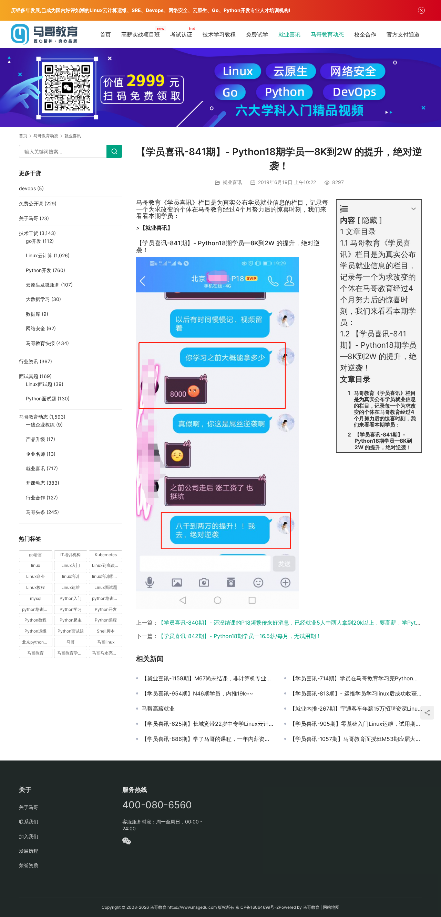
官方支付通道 (403, 34)
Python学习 (71, 609)
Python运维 (35, 631)
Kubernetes (106, 554)
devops (27, 188)
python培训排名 (37, 609)
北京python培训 (37, 642)
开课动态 (35, 483)
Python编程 (106, 620)
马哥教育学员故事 (72, 653)
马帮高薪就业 (158, 708)
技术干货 (28, 233)
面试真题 (28, 376)
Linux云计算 (39, 255)
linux (35, 565)
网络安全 (35, 328)
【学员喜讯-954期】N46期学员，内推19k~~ (197, 693)
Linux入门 (70, 565)
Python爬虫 (71, 620)
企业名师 (35, 454)
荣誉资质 (28, 865)
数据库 (33, 314)
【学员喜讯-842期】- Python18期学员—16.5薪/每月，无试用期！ (239, 636)
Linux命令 (35, 576)
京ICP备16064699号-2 (257, 907)
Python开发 (38, 270)
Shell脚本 (106, 631)
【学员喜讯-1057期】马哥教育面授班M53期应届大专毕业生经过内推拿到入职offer (356, 739)
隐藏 (369, 220)
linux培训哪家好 (107, 576)
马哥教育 (35, 653)
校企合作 (365, 34)
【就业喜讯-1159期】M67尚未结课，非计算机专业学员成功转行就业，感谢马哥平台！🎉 (208, 678)
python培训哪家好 (107, 598)
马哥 (70, 642)
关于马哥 (28, 218)
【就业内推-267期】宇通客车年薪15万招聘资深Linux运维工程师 (356, 708)
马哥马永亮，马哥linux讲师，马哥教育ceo (107, 653)
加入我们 (28, 836)
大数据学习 (38, 299)
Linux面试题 (39, 384)
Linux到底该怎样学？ (107, 565)
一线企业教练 (40, 425)
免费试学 (257, 34)
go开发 (33, 241)
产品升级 (35, 439)
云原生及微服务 (43, 285)
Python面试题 (41, 398)
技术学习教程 (219, 34)
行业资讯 (28, 361)
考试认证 (181, 34)
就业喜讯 (289, 34)
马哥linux (105, 642)
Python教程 (35, 620)
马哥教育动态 (327, 34)
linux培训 (70, 576)
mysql (35, 598)
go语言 (35, 554)
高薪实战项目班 (140, 34)
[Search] (114, 151)
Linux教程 (35, 587)
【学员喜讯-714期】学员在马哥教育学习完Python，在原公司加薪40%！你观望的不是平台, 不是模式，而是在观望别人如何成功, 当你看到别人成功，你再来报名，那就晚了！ (356, 678)
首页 (105, 34)
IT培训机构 (70, 554)
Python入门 (71, 598)
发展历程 (28, 851)
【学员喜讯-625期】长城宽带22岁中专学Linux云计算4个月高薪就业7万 (208, 724)
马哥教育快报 (40, 343)
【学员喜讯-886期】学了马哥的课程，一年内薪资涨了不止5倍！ (208, 739)
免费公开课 (31, 203)
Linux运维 (70, 587)
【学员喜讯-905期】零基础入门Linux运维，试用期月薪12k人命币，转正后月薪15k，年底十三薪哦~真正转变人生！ (356, 724)
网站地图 (331, 907)
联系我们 (28, 821)
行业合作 (35, 497)
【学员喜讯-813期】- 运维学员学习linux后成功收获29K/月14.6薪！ (356, 693)
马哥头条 (35, 512)
